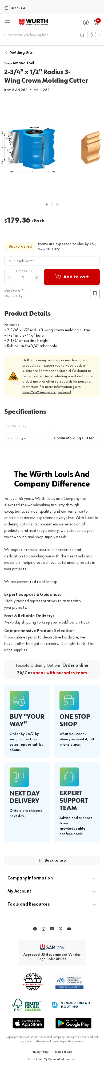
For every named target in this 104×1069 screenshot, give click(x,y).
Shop (19, 63)
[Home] (33, 22)
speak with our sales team (60, 673)
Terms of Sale (64, 1052)
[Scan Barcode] (93, 35)
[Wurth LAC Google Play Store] (73, 1023)
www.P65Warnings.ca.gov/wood (46, 392)
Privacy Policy (40, 1052)
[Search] (82, 35)
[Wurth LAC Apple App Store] (29, 1023)
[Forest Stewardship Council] (26, 1004)
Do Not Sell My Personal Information (51, 1059)
